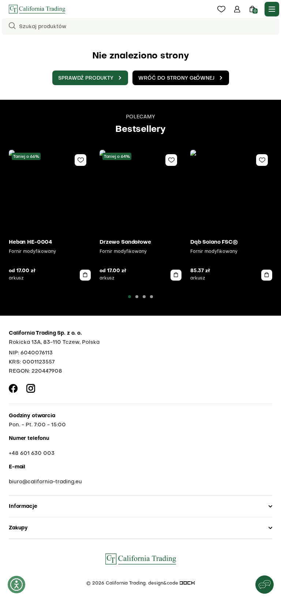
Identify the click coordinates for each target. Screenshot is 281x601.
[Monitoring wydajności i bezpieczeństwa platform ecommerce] (187, 583)
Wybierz (85, 275)
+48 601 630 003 (32, 453)
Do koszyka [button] (266, 275)
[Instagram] (30, 388)
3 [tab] (144, 296)
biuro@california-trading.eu (45, 481)
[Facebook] (13, 388)
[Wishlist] (80, 160)
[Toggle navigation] (272, 9)
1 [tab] (129, 296)
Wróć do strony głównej (176, 78)
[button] (237, 9)
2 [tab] (136, 296)
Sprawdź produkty (85, 78)
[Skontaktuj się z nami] (264, 584)
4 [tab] (151, 296)
